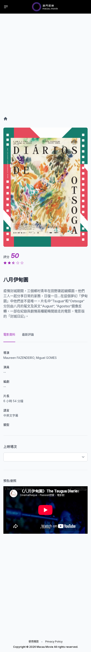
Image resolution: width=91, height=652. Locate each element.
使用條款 (34, 641)
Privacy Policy (54, 641)
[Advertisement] (45, 69)
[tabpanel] (45, 438)
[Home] (5, 119)
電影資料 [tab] (9, 334)
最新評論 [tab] (28, 334)
